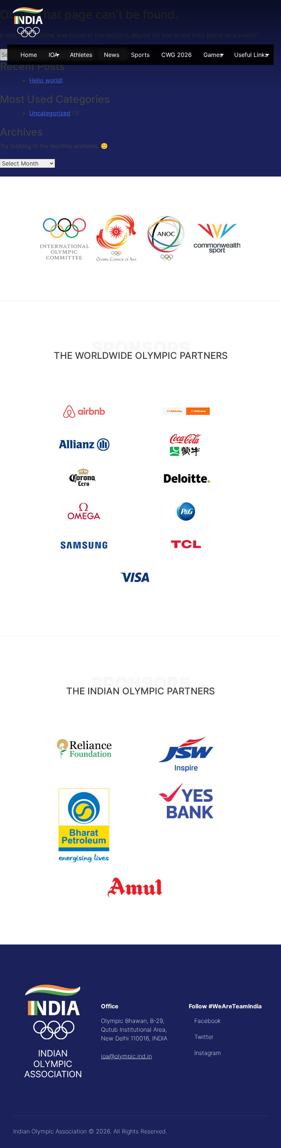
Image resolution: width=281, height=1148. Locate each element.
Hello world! (46, 80)
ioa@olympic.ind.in (126, 1056)
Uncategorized (49, 113)
